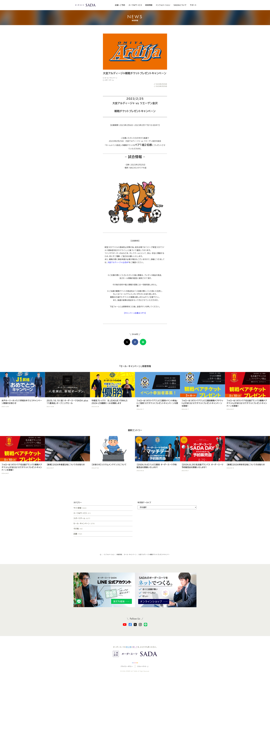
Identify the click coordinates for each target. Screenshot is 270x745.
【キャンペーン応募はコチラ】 (135, 313)
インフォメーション (163, 5)
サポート (193, 5)
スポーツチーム (109, 80)
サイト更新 (80, 508)
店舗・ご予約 (120, 5)
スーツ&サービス (135, 5)
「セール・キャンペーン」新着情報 (135, 366)
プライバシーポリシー (126, 666)
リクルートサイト (141, 666)
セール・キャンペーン (110, 77)
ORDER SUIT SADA (131, 671)
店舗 (78, 534)
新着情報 (148, 5)
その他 (78, 528)
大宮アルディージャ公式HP (118, 262)
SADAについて (180, 5)
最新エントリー (135, 430)
